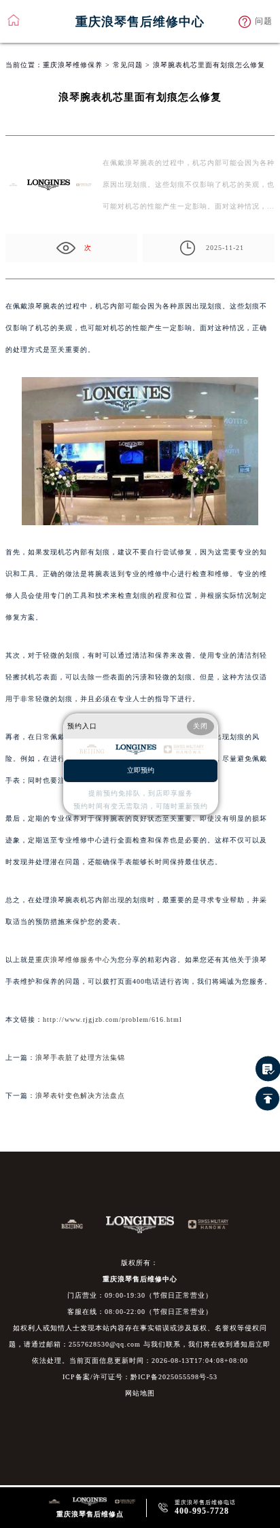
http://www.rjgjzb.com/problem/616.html (112, 1019)
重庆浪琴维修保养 (73, 65)
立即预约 (140, 770)
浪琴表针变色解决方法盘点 (80, 1095)
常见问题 (128, 65)
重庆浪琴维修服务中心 (72, 959)
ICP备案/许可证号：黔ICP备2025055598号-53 (140, 1377)
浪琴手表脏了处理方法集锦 (80, 1057)
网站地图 (140, 1393)
